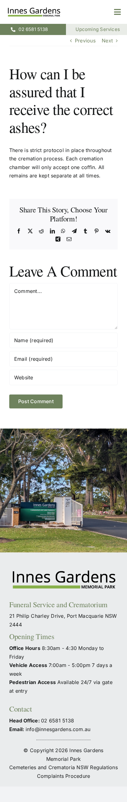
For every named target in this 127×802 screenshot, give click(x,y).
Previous (85, 40)
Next (107, 40)
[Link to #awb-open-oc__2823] (117, 12)
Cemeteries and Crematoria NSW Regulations (63, 767)
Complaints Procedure (63, 776)
